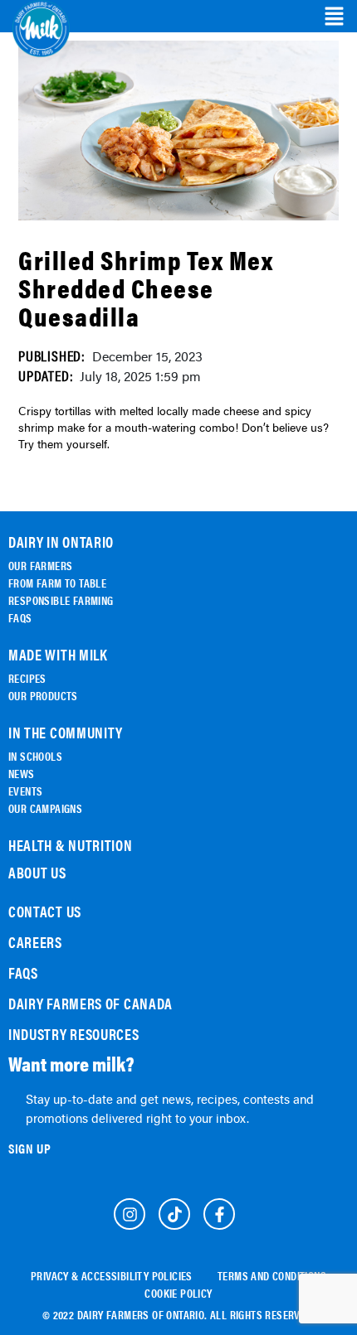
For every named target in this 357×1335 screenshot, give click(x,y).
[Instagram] (129, 1214)
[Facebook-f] (219, 1214)
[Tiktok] (174, 1214)
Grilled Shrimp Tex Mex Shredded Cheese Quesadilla (145, 287)
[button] (334, 16)
